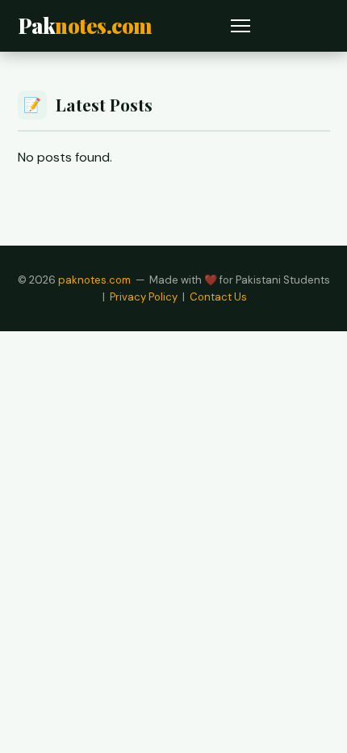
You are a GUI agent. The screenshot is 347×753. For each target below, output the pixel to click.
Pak (85, 25)
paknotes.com (94, 280)
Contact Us (218, 297)
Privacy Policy (144, 297)
